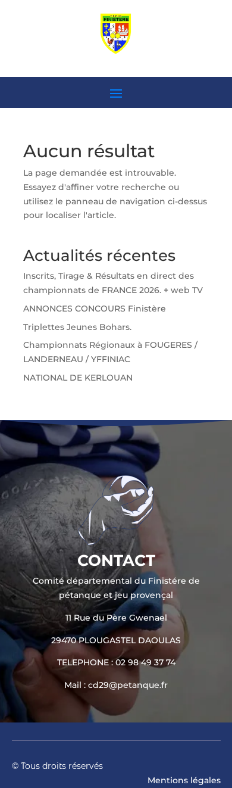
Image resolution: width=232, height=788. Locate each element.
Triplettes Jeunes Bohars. (77, 327)
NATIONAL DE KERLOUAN (78, 377)
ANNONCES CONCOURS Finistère (94, 308)
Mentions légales (184, 780)
